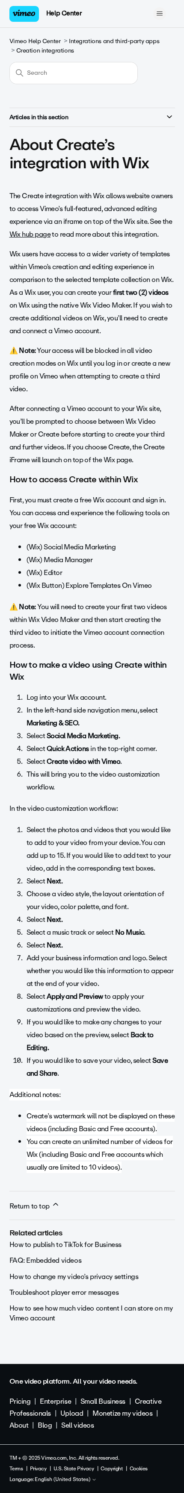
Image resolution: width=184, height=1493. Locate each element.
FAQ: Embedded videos (45, 1260)
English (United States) (63, 1480)
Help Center (64, 13)
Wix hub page (30, 234)
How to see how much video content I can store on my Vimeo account (91, 1312)
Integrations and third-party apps (114, 41)
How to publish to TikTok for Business (65, 1244)
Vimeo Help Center (35, 41)
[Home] (24, 14)
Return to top (30, 1206)
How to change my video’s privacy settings (74, 1276)
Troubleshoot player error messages (64, 1292)
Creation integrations (45, 51)
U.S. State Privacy (73, 1468)
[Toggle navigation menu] (160, 14)
